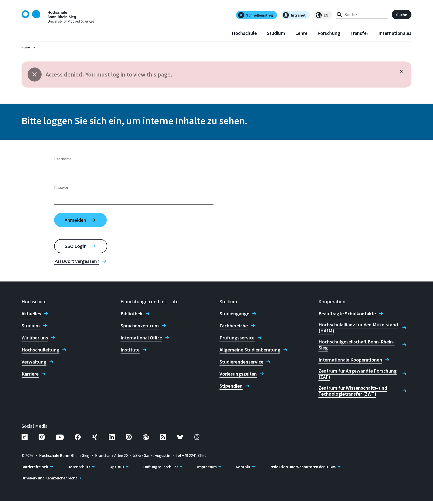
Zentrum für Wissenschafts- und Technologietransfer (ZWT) (352, 391)
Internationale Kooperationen (350, 360)
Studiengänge (234, 314)
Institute (130, 350)
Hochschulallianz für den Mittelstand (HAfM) (358, 328)
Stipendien (231, 386)
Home (26, 47)
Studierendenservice (241, 362)
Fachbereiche (234, 326)
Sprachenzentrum (140, 326)
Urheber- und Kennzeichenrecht (49, 477)
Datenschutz (79, 466)
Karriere (30, 374)
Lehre (301, 33)
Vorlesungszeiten (238, 374)
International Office (141, 338)
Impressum (207, 466)
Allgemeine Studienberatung (250, 350)
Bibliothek (132, 314)
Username (63, 158)
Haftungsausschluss (160, 466)
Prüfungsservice (237, 338)
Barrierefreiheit (35, 466)
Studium (276, 33)
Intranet (298, 15)
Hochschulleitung (40, 350)
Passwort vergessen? (76, 261)
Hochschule (244, 33)
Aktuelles (31, 314)
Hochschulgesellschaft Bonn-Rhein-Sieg (356, 345)
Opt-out (117, 466)
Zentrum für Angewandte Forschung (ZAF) (357, 374)
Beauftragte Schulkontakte (347, 314)
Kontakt (243, 466)
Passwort (62, 187)
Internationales (394, 33)
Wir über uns (35, 338)
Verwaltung (34, 362)
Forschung (328, 33)
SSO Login (76, 246)
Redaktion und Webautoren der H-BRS (303, 466)
